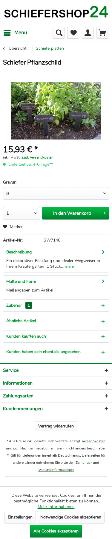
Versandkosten (93, 441)
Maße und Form (21, 281)
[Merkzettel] (73, 33)
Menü (20, 32)
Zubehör (18, 305)
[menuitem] (15, 33)
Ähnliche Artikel (21, 321)
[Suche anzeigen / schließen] (59, 33)
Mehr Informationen (56, 507)
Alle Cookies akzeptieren (56, 531)
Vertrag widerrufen (56, 426)
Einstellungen (20, 517)
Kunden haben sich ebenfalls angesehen (43, 352)
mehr (69, 266)
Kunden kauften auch (26, 336)
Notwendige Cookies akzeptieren (70, 517)
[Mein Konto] (88, 33)
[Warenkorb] (102, 33)
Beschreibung (19, 252)
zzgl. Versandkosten (37, 157)
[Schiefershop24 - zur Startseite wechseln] (56, 13)
